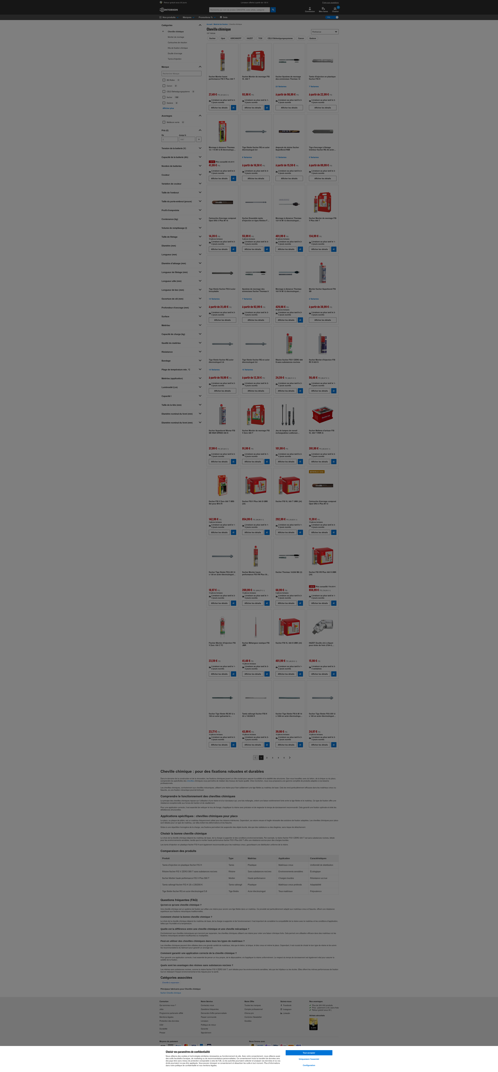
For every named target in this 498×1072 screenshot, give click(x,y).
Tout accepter (309, 1052)
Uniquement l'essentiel (309, 1059)
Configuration (309, 1065)
